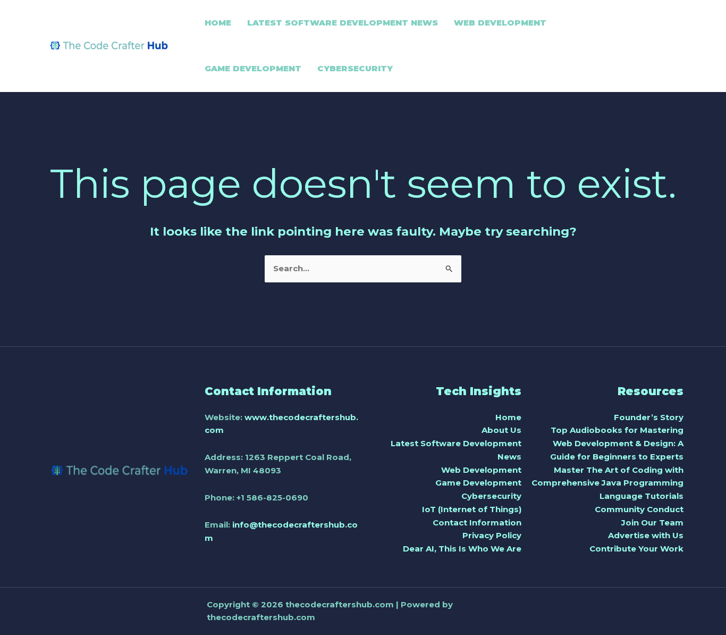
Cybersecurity (491, 496)
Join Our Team (652, 522)
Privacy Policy (491, 535)
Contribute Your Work (636, 549)
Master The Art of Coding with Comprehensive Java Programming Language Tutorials (607, 483)
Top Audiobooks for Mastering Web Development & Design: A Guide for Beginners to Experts (616, 443)
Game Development (478, 483)
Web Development (481, 470)
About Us (501, 430)
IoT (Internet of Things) (471, 509)
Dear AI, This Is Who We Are (462, 549)
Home (508, 417)
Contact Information (477, 522)
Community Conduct (639, 509)
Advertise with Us (645, 535)
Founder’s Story (648, 417)
